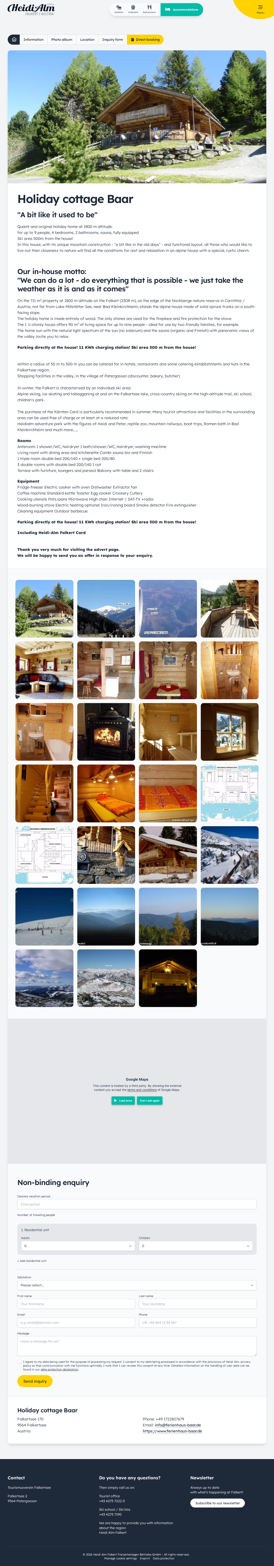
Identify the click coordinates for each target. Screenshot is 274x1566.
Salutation (24, 1277)
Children (144, 1238)
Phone (143, 1314)
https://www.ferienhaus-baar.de (172, 1431)
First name (24, 1296)
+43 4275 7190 (110, 1514)
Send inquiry (35, 1381)
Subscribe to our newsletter (217, 1503)
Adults (25, 1238)
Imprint (145, 1558)
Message (23, 1333)
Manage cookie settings (120, 1558)
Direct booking (148, 39)
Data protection (163, 1558)
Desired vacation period (33, 1196)
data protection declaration (59, 1369)
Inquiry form (112, 39)
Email (21, 1314)
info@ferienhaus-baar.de (178, 1425)
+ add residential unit (31, 1260)
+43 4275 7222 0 (112, 1501)
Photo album (61, 39)
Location (87, 39)
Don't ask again (150, 1100)
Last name (146, 1296)
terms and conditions (142, 1090)
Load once (125, 1100)
